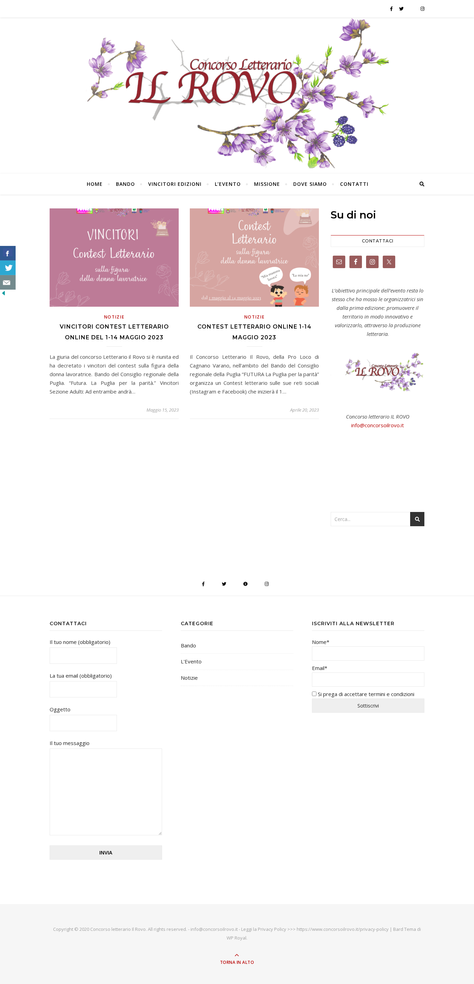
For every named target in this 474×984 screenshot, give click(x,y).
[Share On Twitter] (8, 268)
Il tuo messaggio (70, 742)
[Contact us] (8, 282)
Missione (267, 184)
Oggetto (60, 709)
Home (95, 184)
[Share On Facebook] (8, 253)
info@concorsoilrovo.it (377, 425)
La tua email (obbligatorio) (81, 675)
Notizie (114, 317)
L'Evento (191, 661)
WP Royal (236, 938)
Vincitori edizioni (175, 184)
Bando (125, 184)
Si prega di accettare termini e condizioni (365, 694)
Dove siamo (310, 184)
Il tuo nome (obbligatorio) (80, 641)
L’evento (228, 184)
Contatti (354, 184)
